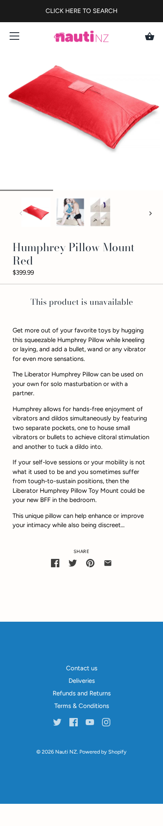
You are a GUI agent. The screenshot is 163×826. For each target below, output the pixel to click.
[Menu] (14, 38)
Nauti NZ (66, 752)
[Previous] (21, 213)
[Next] (150, 213)
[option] (36, 213)
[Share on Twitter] (73, 563)
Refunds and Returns (82, 693)
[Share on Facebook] (55, 563)
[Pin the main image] (90, 563)
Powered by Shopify (103, 752)
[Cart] (150, 36)
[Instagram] (106, 722)
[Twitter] (57, 722)
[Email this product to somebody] (108, 563)
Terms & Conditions (81, 706)
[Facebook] (73, 722)
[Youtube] (90, 722)
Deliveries (82, 680)
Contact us (81, 668)
